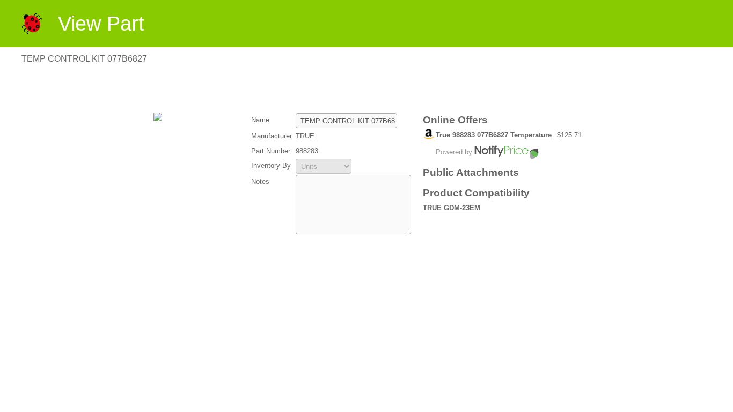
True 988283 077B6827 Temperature (494, 135)
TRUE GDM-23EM (451, 208)
